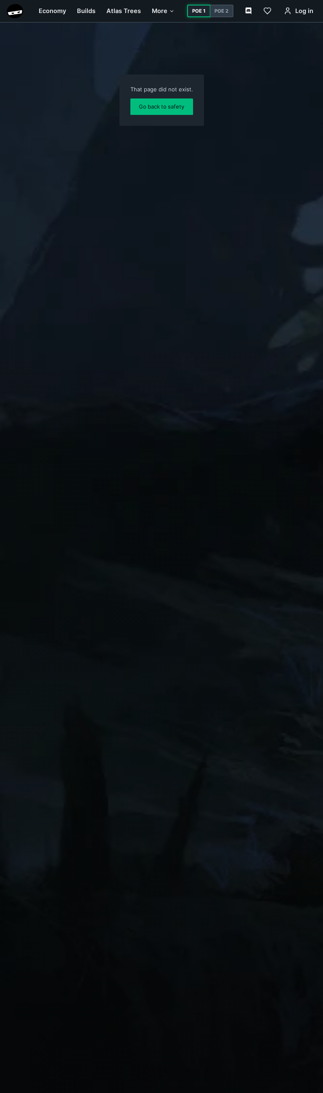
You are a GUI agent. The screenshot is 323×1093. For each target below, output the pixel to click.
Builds (86, 11)
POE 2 (221, 11)
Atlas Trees (123, 11)
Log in (304, 11)
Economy (52, 11)
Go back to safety (161, 106)
